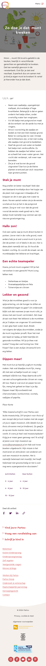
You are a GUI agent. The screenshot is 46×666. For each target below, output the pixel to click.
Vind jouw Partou (15, 527)
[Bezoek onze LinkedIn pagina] (29, 659)
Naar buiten (27, 474)
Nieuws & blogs (9, 568)
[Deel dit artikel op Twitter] (10, 513)
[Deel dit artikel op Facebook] (4, 513)
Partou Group (8, 579)
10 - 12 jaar (9, 495)
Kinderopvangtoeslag (12, 556)
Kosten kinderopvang (12, 552)
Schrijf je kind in (14, 539)
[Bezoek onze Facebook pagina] (16, 659)
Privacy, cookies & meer (24, 616)
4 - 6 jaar (24, 481)
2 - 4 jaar (9, 481)
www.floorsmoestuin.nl (14, 444)
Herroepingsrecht (10, 591)
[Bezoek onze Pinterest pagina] (35, 659)
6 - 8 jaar (9, 488)
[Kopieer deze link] (23, 513)
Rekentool (7, 549)
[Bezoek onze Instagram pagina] (10, 659)
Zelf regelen (8, 560)
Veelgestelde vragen (12, 564)
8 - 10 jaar (24, 488)
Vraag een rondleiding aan (21, 533)
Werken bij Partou (10, 575)
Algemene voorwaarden (23, 621)
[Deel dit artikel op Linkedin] (17, 513)
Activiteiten (10, 474)
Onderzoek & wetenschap (14, 583)
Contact (6, 594)
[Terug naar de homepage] (4, 4)
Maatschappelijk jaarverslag (15, 587)
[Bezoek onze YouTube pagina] (23, 659)
